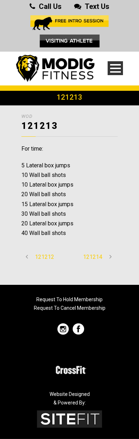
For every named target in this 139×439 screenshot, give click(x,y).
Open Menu (115, 68)
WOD (26, 116)
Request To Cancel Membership (69, 308)
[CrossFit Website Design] (69, 418)
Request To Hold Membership (69, 299)
